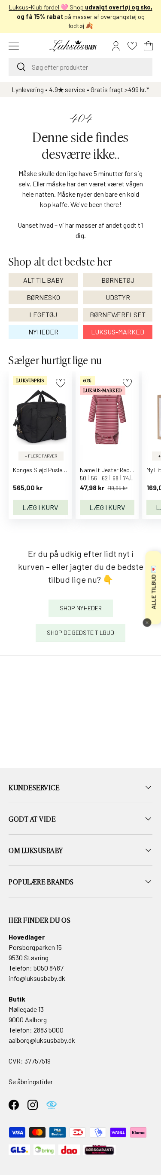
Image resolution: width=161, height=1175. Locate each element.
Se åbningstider (31, 1081)
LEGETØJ (43, 314)
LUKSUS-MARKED (117, 332)
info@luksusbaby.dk (37, 978)
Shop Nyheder (81, 608)
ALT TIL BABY (43, 280)
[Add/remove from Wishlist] (60, 382)
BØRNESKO (43, 297)
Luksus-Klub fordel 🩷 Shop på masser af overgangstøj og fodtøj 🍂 (80, 16)
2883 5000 (48, 1030)
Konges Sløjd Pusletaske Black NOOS (61, 469)
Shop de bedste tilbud (80, 632)
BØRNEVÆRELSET (118, 314)
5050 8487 (48, 968)
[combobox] (80, 67)
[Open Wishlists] (132, 46)
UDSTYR (118, 297)
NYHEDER (43, 332)
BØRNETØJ (117, 280)
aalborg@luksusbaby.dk (42, 1040)
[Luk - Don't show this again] (147, 622)
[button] (148, 46)
